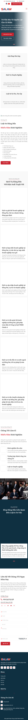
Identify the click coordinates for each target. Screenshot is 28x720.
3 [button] (14, 44)
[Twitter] (8, 606)
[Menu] (26, 9)
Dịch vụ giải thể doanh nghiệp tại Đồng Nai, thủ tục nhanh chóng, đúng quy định (13, 213)
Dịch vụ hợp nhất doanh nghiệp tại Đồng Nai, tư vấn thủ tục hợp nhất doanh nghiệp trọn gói (13, 250)
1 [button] (10, 44)
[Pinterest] (14, 606)
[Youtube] (11, 606)
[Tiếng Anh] (7, 4)
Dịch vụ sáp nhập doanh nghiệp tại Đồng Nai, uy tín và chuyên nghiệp (13, 286)
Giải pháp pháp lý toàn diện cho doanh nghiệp (11, 21)
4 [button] (15, 44)
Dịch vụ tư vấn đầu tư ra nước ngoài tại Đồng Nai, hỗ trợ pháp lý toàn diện (14, 362)
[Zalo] (5, 606)
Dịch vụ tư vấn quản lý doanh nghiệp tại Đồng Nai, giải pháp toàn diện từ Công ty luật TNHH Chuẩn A (13, 323)
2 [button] (12, 44)
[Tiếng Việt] (9, 4)
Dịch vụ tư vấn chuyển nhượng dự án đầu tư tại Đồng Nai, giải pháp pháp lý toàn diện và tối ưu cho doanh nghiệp (13, 400)
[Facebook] (2, 606)
